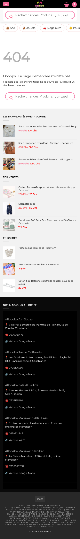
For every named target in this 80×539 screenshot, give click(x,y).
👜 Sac (10, 28)
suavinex (43, 520)
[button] (6, 4)
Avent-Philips (63, 516)
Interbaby (15, 518)
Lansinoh (67, 514)
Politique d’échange (63, 508)
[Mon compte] (74, 4)
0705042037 (16, 466)
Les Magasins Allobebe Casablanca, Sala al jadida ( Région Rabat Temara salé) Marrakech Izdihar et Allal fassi (40, 511)
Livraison (45, 508)
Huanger (9, 520)
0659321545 (16, 433)
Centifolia (24, 516)
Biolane (56, 524)
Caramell (44, 524)
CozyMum (55, 514)
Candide (34, 522)
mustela (10, 522)
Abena (12, 516)
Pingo (53, 520)
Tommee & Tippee (61, 518)
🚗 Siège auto (52, 28)
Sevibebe (45, 522)
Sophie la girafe (28, 524)
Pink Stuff (47, 527)
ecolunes (63, 520)
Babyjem (49, 516)
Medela (32, 520)
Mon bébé (21, 520)
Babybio (43, 514)
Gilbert (27, 518)
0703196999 (16, 367)
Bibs (35, 518)
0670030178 (16, 334)
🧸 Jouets (29, 28)
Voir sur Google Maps (22, 341)
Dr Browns (68, 522)
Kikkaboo (36, 516)
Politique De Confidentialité (21, 508)
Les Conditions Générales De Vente (39, 506)
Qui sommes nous (17, 514)
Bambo (33, 514)
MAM (73, 520)
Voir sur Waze (17, 439)
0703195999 (16, 400)
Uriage (56, 522)
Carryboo (11, 524)
